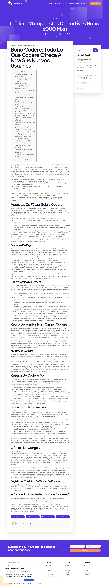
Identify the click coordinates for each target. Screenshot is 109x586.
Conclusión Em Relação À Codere (24, 87)
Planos (65, 3)
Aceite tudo (29, 580)
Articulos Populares (20, 144)
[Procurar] (95, 50)
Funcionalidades (74, 3)
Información (18, 120)
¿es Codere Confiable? (21, 160)
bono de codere (50, 169)
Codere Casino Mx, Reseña (22, 78)
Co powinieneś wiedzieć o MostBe (85, 87)
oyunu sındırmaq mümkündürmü (84, 82)
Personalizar (10, 580)
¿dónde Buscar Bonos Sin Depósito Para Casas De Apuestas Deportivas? (24, 150)
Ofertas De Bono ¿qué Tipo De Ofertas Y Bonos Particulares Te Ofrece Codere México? (24, 136)
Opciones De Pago (20, 76)
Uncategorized (55, 18)
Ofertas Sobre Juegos (21, 88)
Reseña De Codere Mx (21, 85)
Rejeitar (19, 580)
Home (50, 3)
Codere (17, 101)
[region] (19, 574)
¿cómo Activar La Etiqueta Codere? (25, 115)
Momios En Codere (20, 83)
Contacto (84, 3)
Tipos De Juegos (19, 158)
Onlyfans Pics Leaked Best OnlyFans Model (87, 65)
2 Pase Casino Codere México (23, 129)
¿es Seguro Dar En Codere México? (25, 113)
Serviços (57, 3)
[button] (18, 516)
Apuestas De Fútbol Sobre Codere (24, 74)
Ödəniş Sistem (80, 70)
